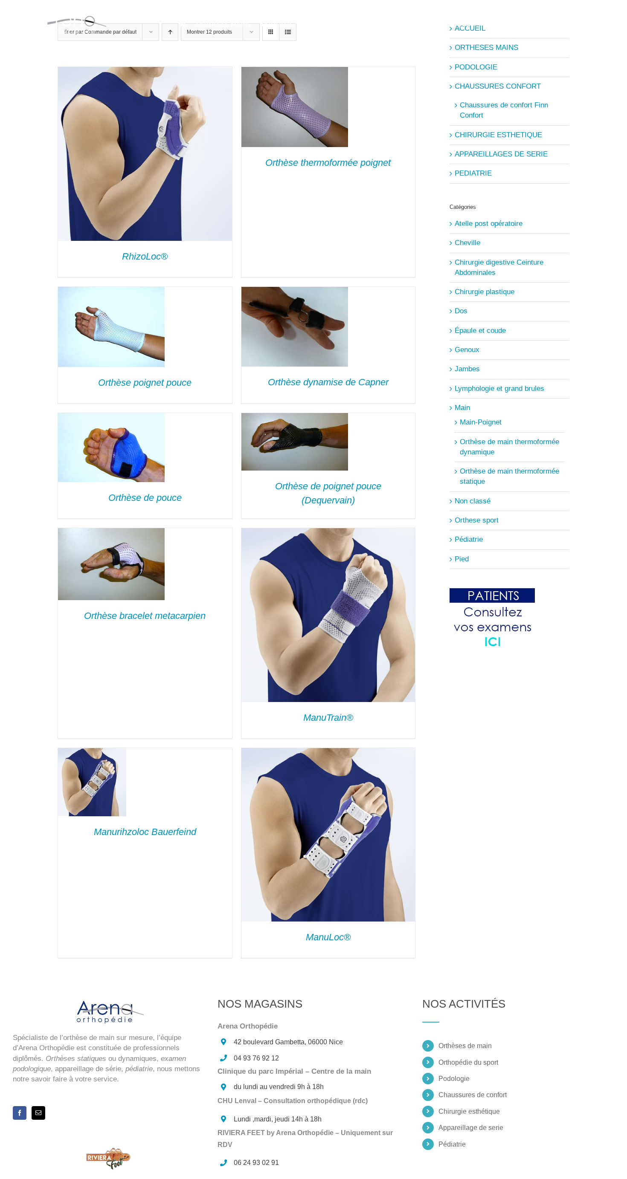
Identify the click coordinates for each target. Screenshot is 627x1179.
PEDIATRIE (473, 173)
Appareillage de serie (470, 1127)
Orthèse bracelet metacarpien (145, 615)
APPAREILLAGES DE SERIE (501, 154)
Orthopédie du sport (468, 1062)
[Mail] (38, 1113)
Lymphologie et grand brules (499, 388)
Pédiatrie (469, 539)
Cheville (467, 243)
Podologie (454, 1078)
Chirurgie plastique (484, 292)
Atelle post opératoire (488, 224)
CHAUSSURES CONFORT (498, 86)
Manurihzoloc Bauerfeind (145, 831)
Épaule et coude (480, 331)
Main (462, 408)
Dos (461, 311)
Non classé (473, 501)
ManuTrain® (328, 717)
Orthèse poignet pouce (145, 382)
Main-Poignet (481, 422)
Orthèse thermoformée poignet (328, 162)
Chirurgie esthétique (469, 1111)
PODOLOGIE (476, 67)
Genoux (467, 350)
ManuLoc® (328, 937)
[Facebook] (19, 1113)
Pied (462, 559)
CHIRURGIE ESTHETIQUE (498, 135)
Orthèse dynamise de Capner (328, 382)
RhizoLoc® (145, 256)
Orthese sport (477, 520)
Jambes (467, 369)
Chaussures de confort (472, 1094)
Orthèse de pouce (145, 497)
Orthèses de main (465, 1045)
